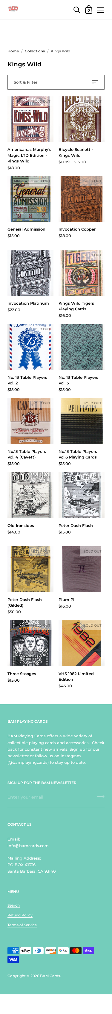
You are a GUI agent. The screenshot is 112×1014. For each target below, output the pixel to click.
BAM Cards (50, 976)
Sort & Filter (25, 82)
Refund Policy (20, 915)
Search (13, 905)
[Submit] (101, 799)
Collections (35, 51)
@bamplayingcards (28, 762)
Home (13, 51)
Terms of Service (22, 925)
